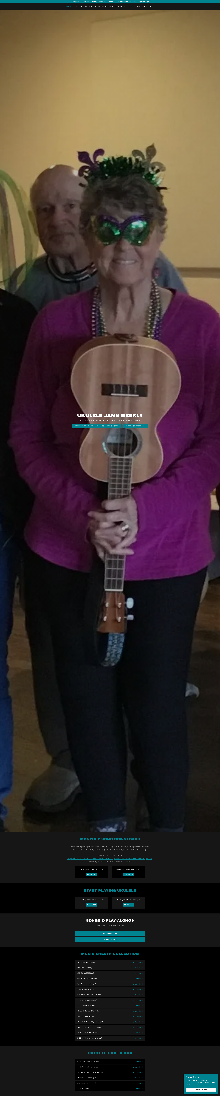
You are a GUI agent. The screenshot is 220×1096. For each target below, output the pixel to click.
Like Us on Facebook (135, 426)
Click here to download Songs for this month (97, 426)
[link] (110, 962)
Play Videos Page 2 (109, 939)
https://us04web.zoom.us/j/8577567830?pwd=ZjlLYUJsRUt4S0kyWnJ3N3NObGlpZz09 (109, 858)
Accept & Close (201, 1090)
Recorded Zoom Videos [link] (143, 7)
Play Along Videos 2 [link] (104, 7)
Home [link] (68, 7)
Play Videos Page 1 (110, 933)
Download (91, 874)
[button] (138, 962)
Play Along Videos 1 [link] (83, 7)
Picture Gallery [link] (122, 7)
